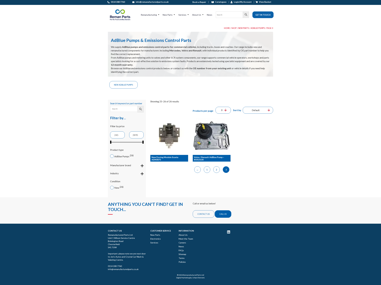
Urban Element (198, 278)
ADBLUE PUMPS (258, 28)
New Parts (167, 15)
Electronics (155, 238)
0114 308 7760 (115, 266)
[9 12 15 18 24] (223, 110)
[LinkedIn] (229, 232)
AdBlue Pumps (121, 156)
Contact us (203, 214)
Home (227, 28)
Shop (234, 28)
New (116, 187)
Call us (223, 214)
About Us (196, 15)
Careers (182, 242)
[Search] (232, 15)
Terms (182, 258)
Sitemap (182, 254)
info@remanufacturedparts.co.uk (123, 269)
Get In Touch (263, 15)
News (209, 15)
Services (182, 15)
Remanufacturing (149, 15)
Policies (182, 262)
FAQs (181, 250)
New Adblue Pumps (123, 85)
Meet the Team (186, 238)
